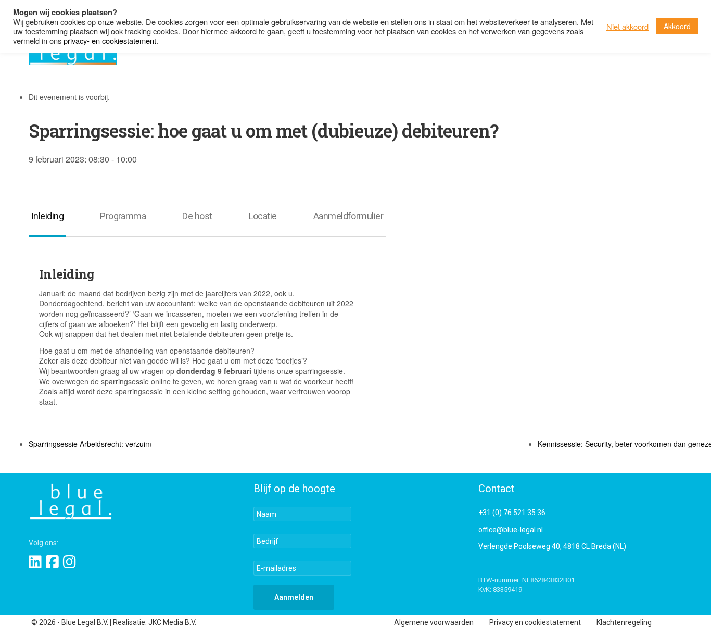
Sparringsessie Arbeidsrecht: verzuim (90, 444)
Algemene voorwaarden (434, 622)
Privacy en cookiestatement (535, 622)
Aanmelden (293, 597)
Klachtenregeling (624, 622)
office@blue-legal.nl (510, 530)
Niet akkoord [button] (627, 26)
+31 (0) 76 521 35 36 (511, 512)
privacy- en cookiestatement (110, 40)
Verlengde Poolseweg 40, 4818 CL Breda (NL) (552, 546)
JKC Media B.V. (172, 622)
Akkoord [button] (677, 26)
